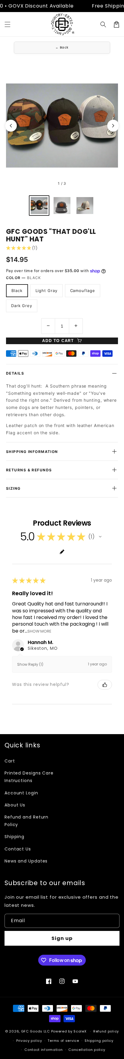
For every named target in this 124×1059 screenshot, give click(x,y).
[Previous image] (11, 126)
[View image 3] (85, 205)
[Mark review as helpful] (105, 685)
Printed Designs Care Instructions (29, 777)
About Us (15, 805)
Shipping (14, 837)
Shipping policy (99, 1040)
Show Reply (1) (30, 664)
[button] (7, 24)
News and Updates (26, 861)
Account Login (21, 793)
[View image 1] (39, 205)
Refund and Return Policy (26, 821)
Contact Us (18, 849)
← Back (62, 47)
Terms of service (63, 1040)
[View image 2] (62, 205)
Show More (39, 631)
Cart (10, 761)
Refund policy (106, 1031)
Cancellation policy (86, 1049)
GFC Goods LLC (35, 1031)
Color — (23, 277)
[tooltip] (84, 407)
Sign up (62, 938)
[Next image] (113, 126)
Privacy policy (29, 1040)
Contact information (43, 1049)
